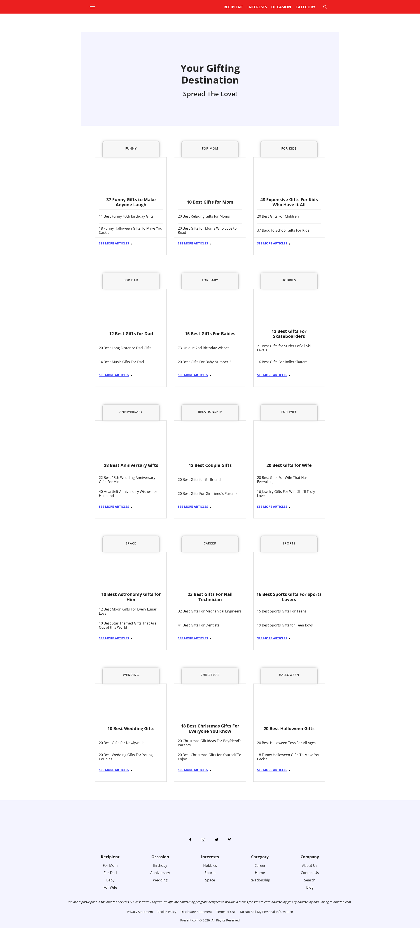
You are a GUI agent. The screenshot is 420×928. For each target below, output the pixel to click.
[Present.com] (115, 5)
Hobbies (210, 865)
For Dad (110, 872)
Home (260, 872)
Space (210, 880)
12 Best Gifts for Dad (131, 333)
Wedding (160, 880)
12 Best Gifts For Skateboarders (288, 334)
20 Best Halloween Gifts (289, 728)
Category (305, 6)
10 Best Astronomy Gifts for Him (131, 597)
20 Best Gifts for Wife (289, 465)
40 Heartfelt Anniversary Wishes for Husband (128, 494)
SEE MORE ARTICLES (114, 243)
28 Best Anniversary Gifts (131, 465)
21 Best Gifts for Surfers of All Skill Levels (284, 348)
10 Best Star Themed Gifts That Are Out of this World (127, 625)
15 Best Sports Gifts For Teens (281, 611)
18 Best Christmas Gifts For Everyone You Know (210, 728)
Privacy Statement (140, 912)
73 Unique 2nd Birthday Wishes (203, 348)
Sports (210, 872)
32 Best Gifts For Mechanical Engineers (210, 611)
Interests (257, 6)
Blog (309, 887)
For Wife (110, 887)
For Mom (110, 865)
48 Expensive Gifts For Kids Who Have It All (289, 202)
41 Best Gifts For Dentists (198, 625)
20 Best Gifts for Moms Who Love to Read (207, 230)
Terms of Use (226, 912)
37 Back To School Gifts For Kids (283, 230)
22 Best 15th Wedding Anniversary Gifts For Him (127, 480)
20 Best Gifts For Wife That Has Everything (282, 480)
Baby (110, 880)
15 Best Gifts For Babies (210, 333)
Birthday (160, 865)
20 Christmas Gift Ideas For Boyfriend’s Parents (210, 743)
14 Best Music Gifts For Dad (121, 362)
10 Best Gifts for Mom (210, 201)
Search (309, 880)
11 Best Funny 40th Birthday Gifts (126, 216)
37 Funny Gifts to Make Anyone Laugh (131, 202)
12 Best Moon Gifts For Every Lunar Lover (128, 611)
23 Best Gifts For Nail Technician (210, 597)
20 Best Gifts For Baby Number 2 (204, 362)
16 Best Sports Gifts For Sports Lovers (289, 597)
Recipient (233, 6)
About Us (309, 865)
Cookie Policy (167, 912)
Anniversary (160, 872)
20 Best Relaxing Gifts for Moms (204, 216)
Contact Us (310, 872)
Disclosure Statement (196, 912)
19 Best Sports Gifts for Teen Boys (285, 625)
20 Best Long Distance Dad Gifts (125, 348)
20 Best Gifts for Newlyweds (121, 743)
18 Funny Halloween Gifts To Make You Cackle (130, 230)
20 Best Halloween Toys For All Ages (286, 743)
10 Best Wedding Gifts (130, 728)
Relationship (260, 880)
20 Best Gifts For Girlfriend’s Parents (208, 494)
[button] (94, 6)
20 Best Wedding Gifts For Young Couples (126, 757)
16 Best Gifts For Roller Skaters (282, 362)
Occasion (281, 6)
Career (260, 865)
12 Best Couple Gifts (210, 465)
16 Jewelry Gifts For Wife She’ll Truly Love (286, 494)
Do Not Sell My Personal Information (266, 912)
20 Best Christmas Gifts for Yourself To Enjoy (209, 757)
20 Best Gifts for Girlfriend (199, 480)
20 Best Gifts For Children (278, 216)
